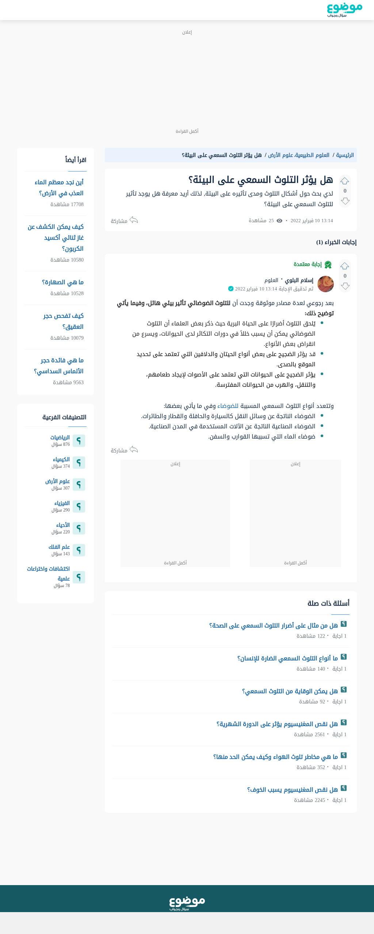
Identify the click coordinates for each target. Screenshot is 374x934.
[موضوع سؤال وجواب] (344, 10)
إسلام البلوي (298, 280)
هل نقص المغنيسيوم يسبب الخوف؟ (293, 789)
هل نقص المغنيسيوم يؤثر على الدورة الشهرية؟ (278, 724)
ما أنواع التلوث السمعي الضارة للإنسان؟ (288, 658)
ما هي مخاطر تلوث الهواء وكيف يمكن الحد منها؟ (276, 757)
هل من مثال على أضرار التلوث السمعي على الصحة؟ (274, 625)
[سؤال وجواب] (187, 903)
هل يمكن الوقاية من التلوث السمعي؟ (290, 691)
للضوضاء (227, 406)
